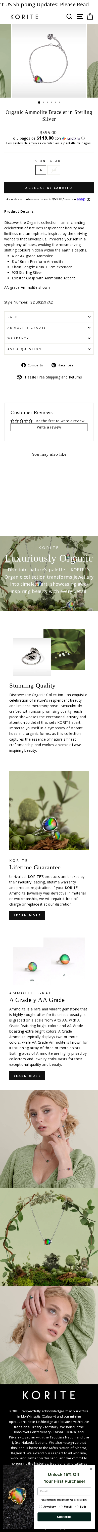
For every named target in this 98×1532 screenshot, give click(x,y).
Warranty (18, 338)
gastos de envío (25, 143)
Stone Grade (49, 161)
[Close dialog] (91, 1468)
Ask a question (24, 349)
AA (54, 169)
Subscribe (64, 1516)
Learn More (27, 1076)
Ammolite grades (27, 327)
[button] (49, 138)
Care (13, 317)
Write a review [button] (49, 427)
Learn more (27, 915)
